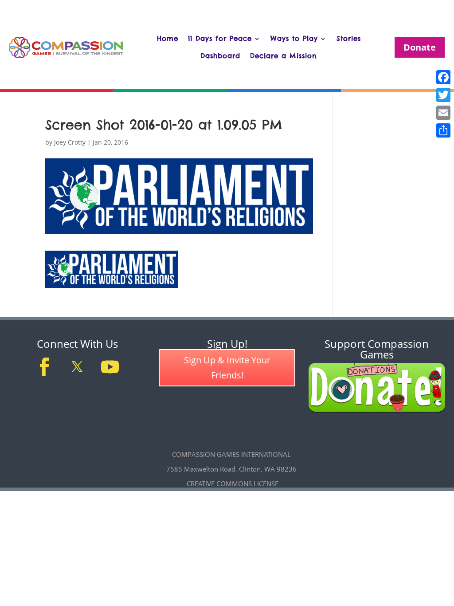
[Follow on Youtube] (110, 367)
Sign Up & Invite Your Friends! (227, 367)
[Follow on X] (77, 367)
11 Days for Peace (220, 38)
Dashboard (220, 55)
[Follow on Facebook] (44, 367)
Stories (349, 38)
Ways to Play (294, 38)
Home (167, 38)
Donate (419, 47)
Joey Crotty (70, 142)
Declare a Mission (283, 55)
